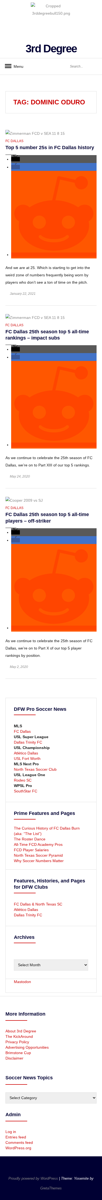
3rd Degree (51, 49)
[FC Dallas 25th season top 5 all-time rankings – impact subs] (35, 317)
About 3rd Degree (20, 1031)
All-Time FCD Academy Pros (38, 844)
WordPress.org (18, 1148)
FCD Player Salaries (31, 850)
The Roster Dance (30, 839)
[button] (15, 159)
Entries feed (15, 1137)
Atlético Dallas (26, 753)
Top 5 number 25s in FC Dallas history (49, 147)
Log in (10, 1131)
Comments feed (19, 1142)
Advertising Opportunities (27, 1047)
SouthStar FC (25, 791)
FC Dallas (14, 141)
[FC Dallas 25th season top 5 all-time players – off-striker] (24, 500)
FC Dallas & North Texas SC (38, 904)
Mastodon (22, 982)
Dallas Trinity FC (28, 742)
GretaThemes (51, 1188)
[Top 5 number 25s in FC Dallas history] (35, 133)
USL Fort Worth (27, 758)
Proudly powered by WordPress (33, 1178)
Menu (16, 66)
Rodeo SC (23, 780)
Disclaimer (14, 1058)
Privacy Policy (17, 1042)
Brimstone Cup (18, 1053)
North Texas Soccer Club (35, 769)
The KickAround (19, 1036)
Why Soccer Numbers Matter (39, 861)
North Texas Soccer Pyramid (38, 855)
